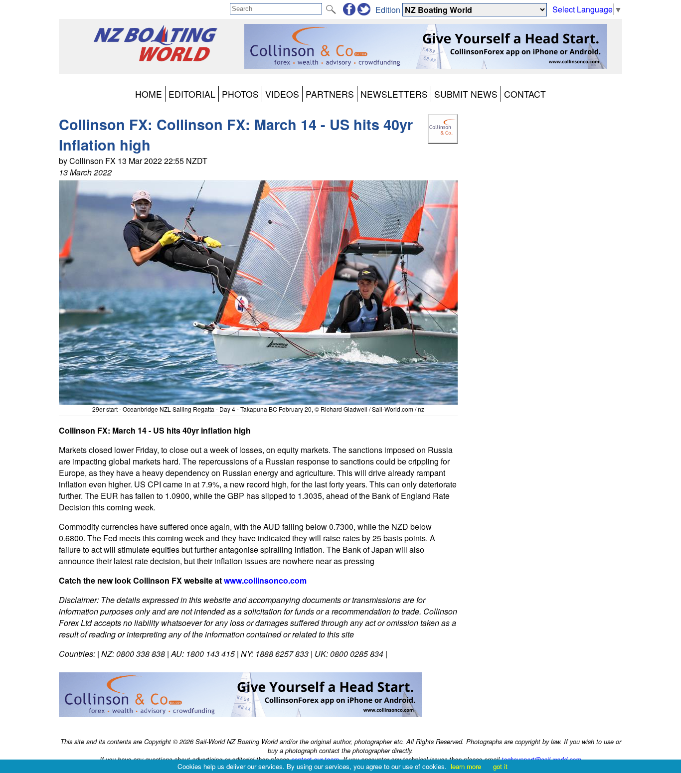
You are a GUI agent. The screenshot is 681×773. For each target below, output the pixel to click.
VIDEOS (282, 94)
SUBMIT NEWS (466, 94)
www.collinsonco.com (265, 580)
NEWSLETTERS (394, 94)
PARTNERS (330, 94)
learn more (466, 766)
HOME (148, 94)
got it (500, 766)
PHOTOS (240, 94)
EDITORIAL (192, 94)
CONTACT (525, 94)
